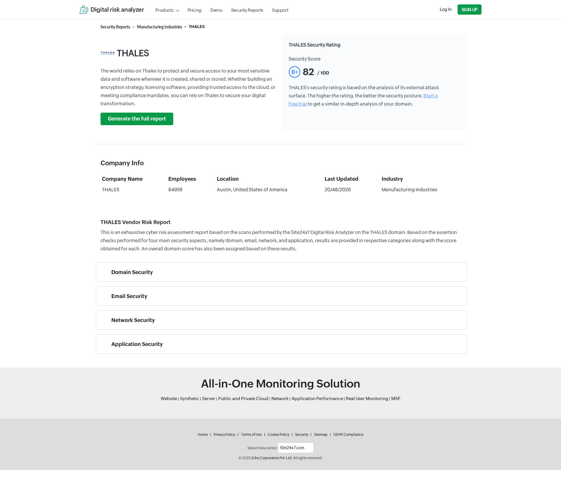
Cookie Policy (278, 435)
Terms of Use (251, 435)
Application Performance (317, 398)
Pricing (195, 10)
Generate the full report (137, 119)
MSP (395, 398)
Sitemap (321, 435)
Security (301, 435)
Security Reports (247, 10)
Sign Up (469, 9)
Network (280, 398)
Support (280, 10)
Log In (446, 9)
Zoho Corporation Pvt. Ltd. (271, 458)
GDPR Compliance (348, 435)
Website (169, 398)
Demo (216, 10)
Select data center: (262, 448)
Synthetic (189, 398)
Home (203, 435)
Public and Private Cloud (243, 398)
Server (208, 398)
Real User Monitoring (367, 398)
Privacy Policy (224, 435)
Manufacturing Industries (159, 26)
